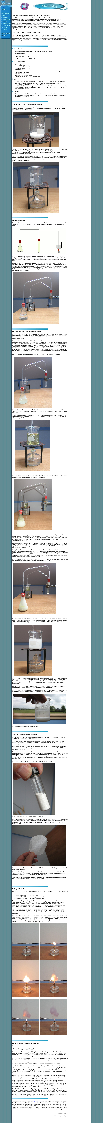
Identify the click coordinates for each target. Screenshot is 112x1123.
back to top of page (63, 1113)
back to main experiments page (60, 1115)
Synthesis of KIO (38, 1101)
